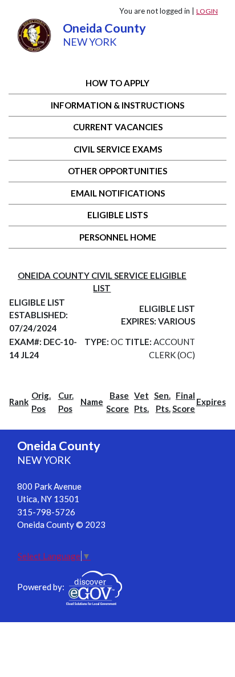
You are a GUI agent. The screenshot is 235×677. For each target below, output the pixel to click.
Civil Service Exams (118, 149)
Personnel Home (117, 237)
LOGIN (207, 11)
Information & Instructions (117, 105)
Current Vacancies (118, 127)
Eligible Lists (117, 215)
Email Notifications (118, 193)
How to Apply (117, 83)
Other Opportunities (117, 171)
